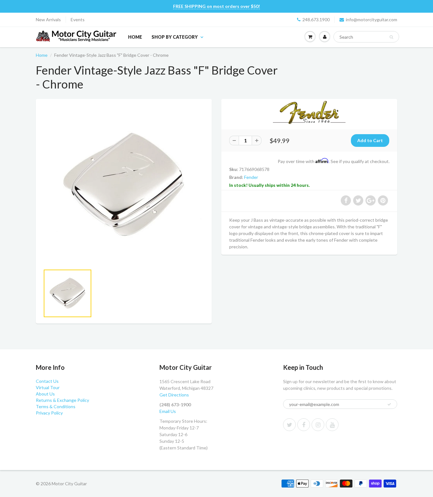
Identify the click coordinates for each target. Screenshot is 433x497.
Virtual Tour (48, 387)
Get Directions (174, 394)
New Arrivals (48, 19)
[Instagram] (318, 424)
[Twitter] (289, 424)
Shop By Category (175, 37)
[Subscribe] (389, 404)
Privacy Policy (49, 412)
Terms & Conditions (55, 406)
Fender (251, 177)
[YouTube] (332, 424)
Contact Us (47, 381)
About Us (45, 393)
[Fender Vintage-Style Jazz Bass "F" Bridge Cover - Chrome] (124, 185)
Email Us (167, 411)
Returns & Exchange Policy (62, 400)
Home (135, 37)
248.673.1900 (316, 19)
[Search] (391, 37)
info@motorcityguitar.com (371, 19)
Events (78, 19)
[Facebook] (303, 424)
